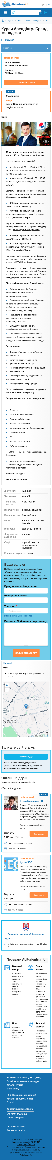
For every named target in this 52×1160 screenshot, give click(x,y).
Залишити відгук (26, 757)
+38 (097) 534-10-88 (17, 1114)
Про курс (7, 47)
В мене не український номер (18, 615)
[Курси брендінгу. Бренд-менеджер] (26, 134)
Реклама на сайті (16, 1126)
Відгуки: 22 (8, 938)
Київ (19, 20)
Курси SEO (26, 862)
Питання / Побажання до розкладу (25, 621)
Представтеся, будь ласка (20, 586)
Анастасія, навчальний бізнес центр (26, 933)
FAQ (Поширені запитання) (21, 1094)
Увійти (46, 12)
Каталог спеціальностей (20, 1098)
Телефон (10, 606)
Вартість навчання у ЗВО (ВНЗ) (24, 1077)
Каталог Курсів (15, 1084)
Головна (3, 20)
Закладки (41, 12)
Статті (10, 1102)
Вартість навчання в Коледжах (24, 1081)
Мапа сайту (13, 1088)
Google (46, 736)
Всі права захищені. (15, 1147)
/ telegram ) (19, 1117)
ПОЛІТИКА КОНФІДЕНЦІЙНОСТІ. (28, 1143)
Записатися (39, 833)
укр (43, 4)
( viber (10, 1117)
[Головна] (17, 4)
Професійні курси (33, 20)
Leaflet (32, 736)
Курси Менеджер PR (31, 801)
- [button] (7, 689)
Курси (10, 20)
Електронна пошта (15, 595)
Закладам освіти (16, 1130)
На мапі (7, 663)
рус (49, 4)
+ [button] (7, 685)
